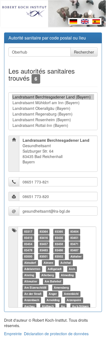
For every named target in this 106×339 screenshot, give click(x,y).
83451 (74, 238)
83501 (44, 256)
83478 (28, 250)
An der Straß (32, 294)
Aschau (29, 306)
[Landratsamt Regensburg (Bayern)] (53, 114)
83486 (59, 250)
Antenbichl (71, 294)
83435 (59, 238)
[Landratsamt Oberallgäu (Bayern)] (53, 108)
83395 (59, 231)
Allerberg (47, 275)
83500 (28, 256)
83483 (44, 250)
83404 (74, 231)
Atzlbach (48, 306)
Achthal (65, 263)
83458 (59, 244)
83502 (59, 256)
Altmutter (30, 281)
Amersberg (61, 287)
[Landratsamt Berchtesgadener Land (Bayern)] (53, 97)
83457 (44, 244)
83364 (44, 231)
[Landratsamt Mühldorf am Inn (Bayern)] (53, 103)
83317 (28, 231)
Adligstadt (55, 269)
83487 (74, 250)
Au (63, 306)
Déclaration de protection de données (56, 333)
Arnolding (53, 300)
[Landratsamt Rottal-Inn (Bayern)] (53, 125)
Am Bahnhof (53, 281)
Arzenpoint (74, 300)
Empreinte (13, 333)
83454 (28, 244)
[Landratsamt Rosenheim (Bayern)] (53, 120)
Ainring (29, 275)
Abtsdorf (30, 263)
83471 (74, 244)
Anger (53, 294)
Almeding (67, 275)
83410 (28, 238)
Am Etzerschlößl (35, 287)
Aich (72, 269)
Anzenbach (31, 300)
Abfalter (76, 256)
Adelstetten (32, 269)
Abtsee (48, 263)
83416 (44, 238)
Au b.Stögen (80, 306)
